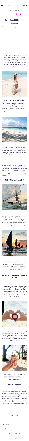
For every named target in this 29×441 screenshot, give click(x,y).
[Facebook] (9, 433)
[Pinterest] (19, 433)
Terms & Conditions (25, 438)
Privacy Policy (16, 438)
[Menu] (2, 5)
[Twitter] (16, 433)
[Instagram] (12, 433)
